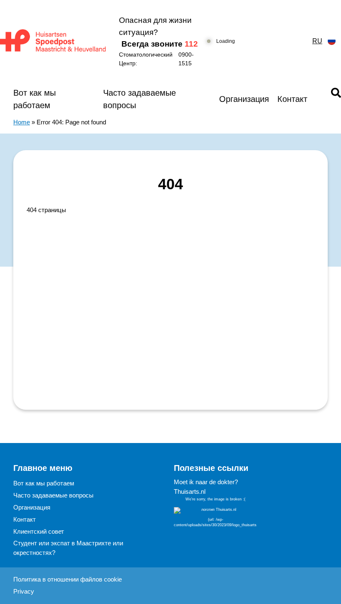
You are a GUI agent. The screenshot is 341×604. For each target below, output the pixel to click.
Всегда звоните (159, 44)
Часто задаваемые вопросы (139, 99)
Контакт (292, 99)
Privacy (23, 591)
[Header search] (336, 92)
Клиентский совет (38, 531)
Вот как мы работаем (34, 99)
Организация (244, 99)
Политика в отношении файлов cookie (67, 579)
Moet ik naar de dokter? (206, 481)
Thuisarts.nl (189, 491)
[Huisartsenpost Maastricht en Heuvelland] (53, 41)
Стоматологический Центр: (156, 59)
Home (21, 122)
